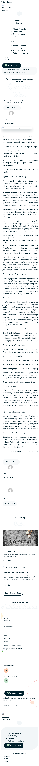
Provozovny (17, 32)
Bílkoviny (6, 160)
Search (17, 20)
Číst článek (7, 560)
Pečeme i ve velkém (21, 37)
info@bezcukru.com (9, 626)
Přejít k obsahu (6, 2)
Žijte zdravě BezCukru (11, 69)
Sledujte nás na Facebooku (10, 676)
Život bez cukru (19, 34)
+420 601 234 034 (8, 627)
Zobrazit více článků (13, 593)
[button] (23, 41)
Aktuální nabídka (19, 29)
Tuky (4, 169)
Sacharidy (6, 151)
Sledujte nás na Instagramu (10, 685)
